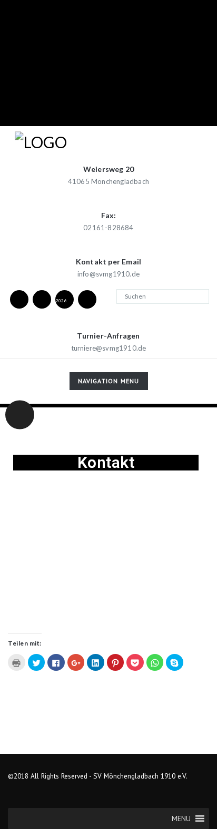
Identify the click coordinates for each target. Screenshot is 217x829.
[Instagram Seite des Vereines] (41, 299)
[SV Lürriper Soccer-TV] (87, 299)
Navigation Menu (108, 383)
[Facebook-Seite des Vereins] (19, 299)
